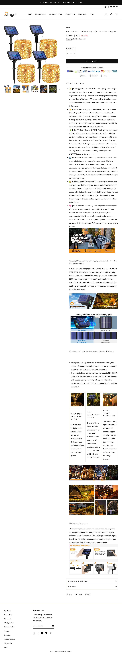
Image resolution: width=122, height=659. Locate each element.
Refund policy (8, 619)
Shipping (69, 39)
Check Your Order (9, 639)
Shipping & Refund (78, 581)
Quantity (71, 48)
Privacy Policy (8, 615)
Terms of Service (9, 627)
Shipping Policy (8, 623)
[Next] (59, 89)
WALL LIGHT (82, 14)
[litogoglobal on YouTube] (42, 632)
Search (6, 647)
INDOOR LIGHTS (40, 14)
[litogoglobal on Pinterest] (50, 632)
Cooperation (8, 643)
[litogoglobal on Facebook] (38, 632)
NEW (30, 14)
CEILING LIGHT (70, 14)
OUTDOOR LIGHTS (55, 14)
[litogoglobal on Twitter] (46, 632)
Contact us (7, 635)
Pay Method (7, 611)
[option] (61, 2)
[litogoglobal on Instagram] (34, 632)
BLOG (92, 14)
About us (6, 631)
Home (68, 27)
